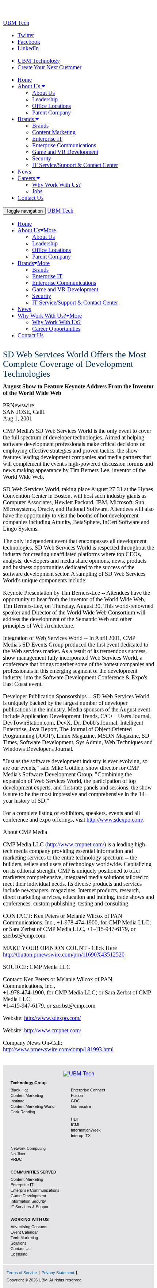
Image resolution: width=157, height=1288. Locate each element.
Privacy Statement (58, 1272)
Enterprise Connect (88, 1090)
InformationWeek (86, 1130)
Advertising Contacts (29, 1227)
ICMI (75, 1124)
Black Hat (19, 1090)
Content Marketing (27, 1179)
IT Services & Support (30, 1206)
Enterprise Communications (35, 1190)
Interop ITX (81, 1135)
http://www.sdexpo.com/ (115, 819)
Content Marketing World (32, 1106)
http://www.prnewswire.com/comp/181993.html (58, 1049)
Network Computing (28, 1148)
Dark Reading (23, 1112)
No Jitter (18, 1154)
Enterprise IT (22, 1185)
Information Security (28, 1201)
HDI (74, 1119)
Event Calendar (24, 1232)
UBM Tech (16, 23)
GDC (75, 1101)
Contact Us (21, 1248)
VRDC (16, 1159)
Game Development (28, 1196)
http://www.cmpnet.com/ (75, 844)
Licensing (19, 1254)
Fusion (77, 1095)
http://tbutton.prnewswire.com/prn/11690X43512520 (64, 954)
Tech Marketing (24, 1237)
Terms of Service (22, 1272)
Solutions (19, 1243)
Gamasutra (81, 1106)
